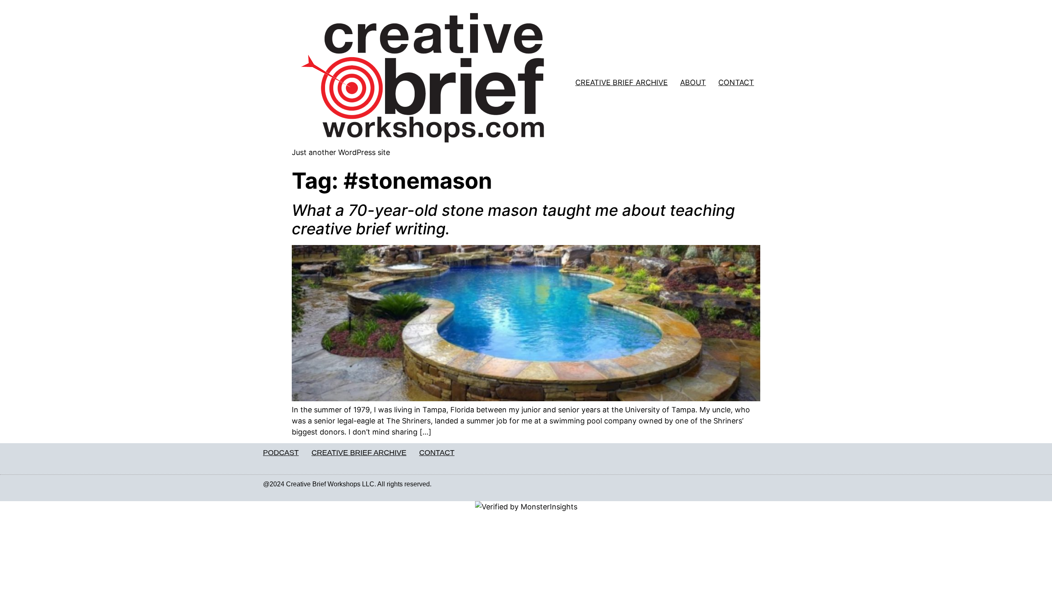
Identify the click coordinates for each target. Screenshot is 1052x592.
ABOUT (693, 82)
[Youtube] (784, 484)
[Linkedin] (767, 484)
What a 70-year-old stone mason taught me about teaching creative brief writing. (513, 219)
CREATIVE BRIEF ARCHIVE (621, 82)
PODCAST (281, 453)
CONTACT (736, 82)
